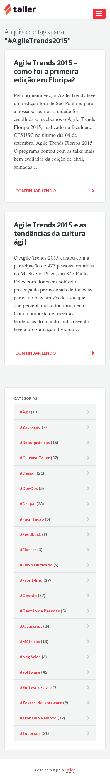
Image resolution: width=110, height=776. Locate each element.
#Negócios (30, 656)
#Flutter (28, 549)
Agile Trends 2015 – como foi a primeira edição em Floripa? (46, 71)
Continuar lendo (35, 190)
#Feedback (30, 534)
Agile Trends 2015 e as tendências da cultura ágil (50, 233)
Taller (70, 769)
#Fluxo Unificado (36, 564)
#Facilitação (32, 518)
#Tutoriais (30, 733)
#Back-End (30, 427)
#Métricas (30, 641)
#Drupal (27, 503)
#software (30, 671)
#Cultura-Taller (35, 457)
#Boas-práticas (35, 442)
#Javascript (31, 626)
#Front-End (31, 580)
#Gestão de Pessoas (40, 610)
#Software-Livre (36, 687)
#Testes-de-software (41, 702)
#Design (28, 473)
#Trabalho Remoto (38, 717)
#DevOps (29, 488)
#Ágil (25, 411)
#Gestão (28, 595)
